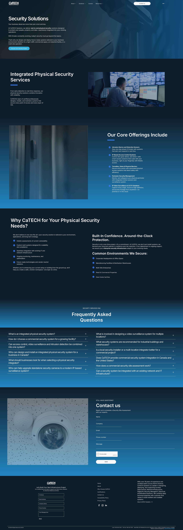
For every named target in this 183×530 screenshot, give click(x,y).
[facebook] (99, 505)
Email (98, 430)
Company (99, 423)
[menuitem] (73, 4)
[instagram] (102, 505)
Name (98, 417)
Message (99, 444)
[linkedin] (106, 505)
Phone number (101, 437)
